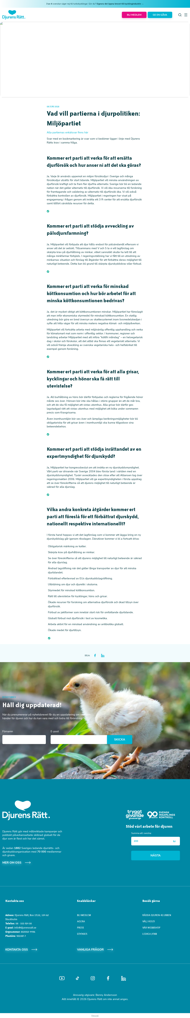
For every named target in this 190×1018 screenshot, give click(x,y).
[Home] (13, 14)
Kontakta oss (16, 950)
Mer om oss (11, 863)
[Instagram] (92, 978)
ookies (83, 933)
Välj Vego (148, 921)
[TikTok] (77, 978)
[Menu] (186, 15)
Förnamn (7, 731)
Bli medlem (84, 915)
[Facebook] (108, 978)
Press (80, 927)
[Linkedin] (123, 978)
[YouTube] (62, 978)
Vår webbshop (151, 927)
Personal (95, 1015)
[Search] (180, 15)
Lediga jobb (149, 933)
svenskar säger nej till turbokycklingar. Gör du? (95, 3)
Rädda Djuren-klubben (156, 915)
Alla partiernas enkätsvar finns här (67, 132)
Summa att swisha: (141, 833)
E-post (55, 731)
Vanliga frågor (90, 950)
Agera (81, 921)
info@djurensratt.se (25, 927)
